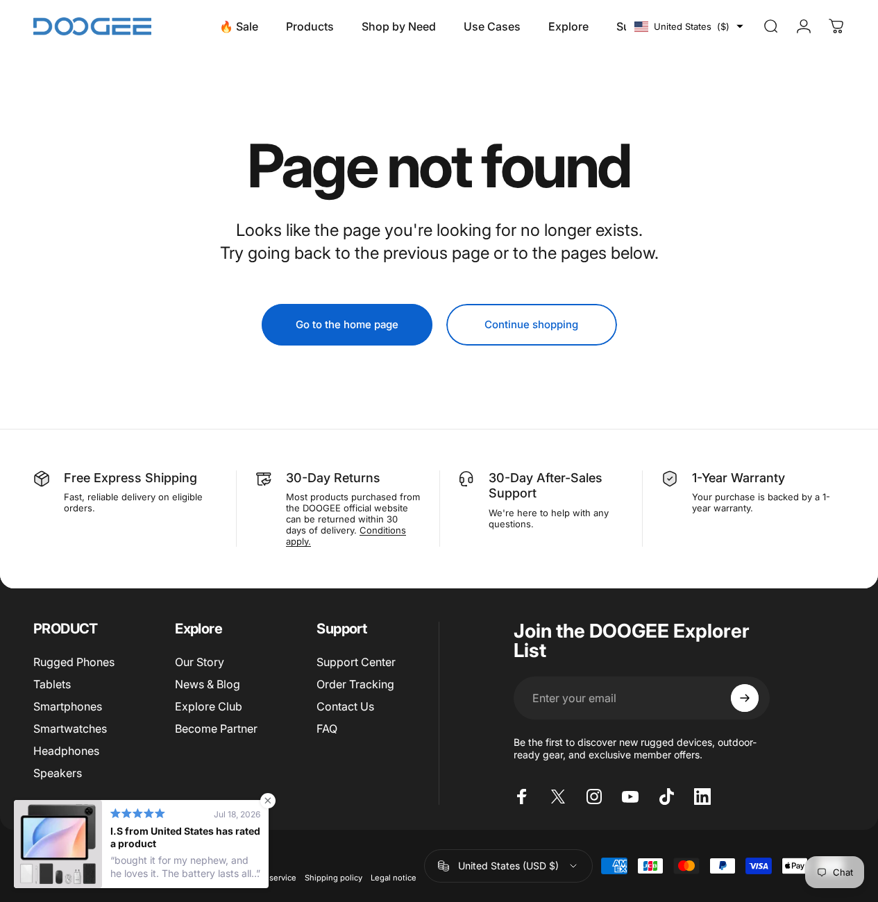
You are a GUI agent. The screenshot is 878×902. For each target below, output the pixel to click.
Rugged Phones (74, 662)
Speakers (57, 773)
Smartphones (67, 706)
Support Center (356, 662)
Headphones (66, 751)
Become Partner (216, 728)
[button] (689, 26)
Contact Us (345, 706)
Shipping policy (333, 878)
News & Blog (207, 684)
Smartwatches (70, 728)
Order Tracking (355, 684)
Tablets (52, 684)
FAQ (326, 728)
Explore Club (208, 706)
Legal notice (393, 878)
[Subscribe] (745, 698)
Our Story (199, 662)
